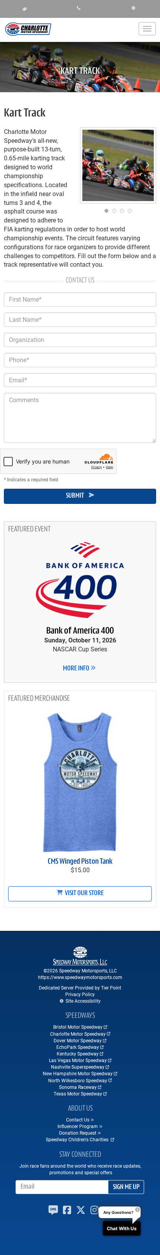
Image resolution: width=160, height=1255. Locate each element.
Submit (75, 496)
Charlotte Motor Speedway (78, 1034)
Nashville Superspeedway (77, 1067)
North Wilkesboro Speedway (77, 1080)
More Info (76, 668)
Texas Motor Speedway (78, 1093)
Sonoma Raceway (78, 1087)
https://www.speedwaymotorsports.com (80, 977)
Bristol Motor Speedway (78, 1027)
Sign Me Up (126, 1187)
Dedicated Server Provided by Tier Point (80, 987)
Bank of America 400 (80, 631)
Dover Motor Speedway (78, 1040)
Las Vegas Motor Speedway (78, 1060)
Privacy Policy (80, 994)
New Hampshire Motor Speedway (78, 1073)
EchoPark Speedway (77, 1047)
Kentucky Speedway (78, 1053)
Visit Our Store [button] (84, 893)
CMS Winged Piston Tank (80, 862)
